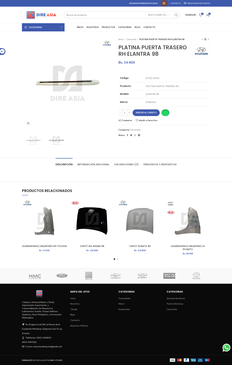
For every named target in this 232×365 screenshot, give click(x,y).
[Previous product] (202, 39)
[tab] (64, 163)
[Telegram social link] (139, 135)
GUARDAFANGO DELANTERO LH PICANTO (188, 248)
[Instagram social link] (164, 3)
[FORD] (62, 276)
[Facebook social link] (127, 135)
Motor (121, 303)
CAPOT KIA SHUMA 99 (92, 246)
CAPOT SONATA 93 (140, 246)
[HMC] (35, 276)
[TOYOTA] (196, 276)
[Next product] (208, 39)
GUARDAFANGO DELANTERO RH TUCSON (44, 246)
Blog (72, 314)
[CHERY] (142, 276)
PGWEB (59, 360)
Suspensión (124, 309)
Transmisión (124, 298)
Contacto (75, 320)
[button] (165, 112)
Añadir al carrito (146, 112)
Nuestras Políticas (79, 325)
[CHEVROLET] (115, 276)
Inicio (121, 39)
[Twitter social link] (131, 135)
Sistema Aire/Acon (176, 298)
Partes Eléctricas (175, 303)
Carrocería (131, 39)
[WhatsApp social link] (135, 135)
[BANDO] (169, 276)
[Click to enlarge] (28, 123)
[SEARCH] (176, 15)
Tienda (73, 309)
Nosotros (75, 303)
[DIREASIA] (88, 276)
